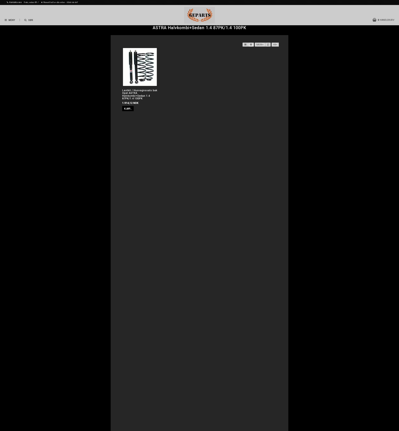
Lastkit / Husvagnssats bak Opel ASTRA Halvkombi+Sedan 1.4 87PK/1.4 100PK (139, 94)
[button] (385, 20)
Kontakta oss (15, 2)
